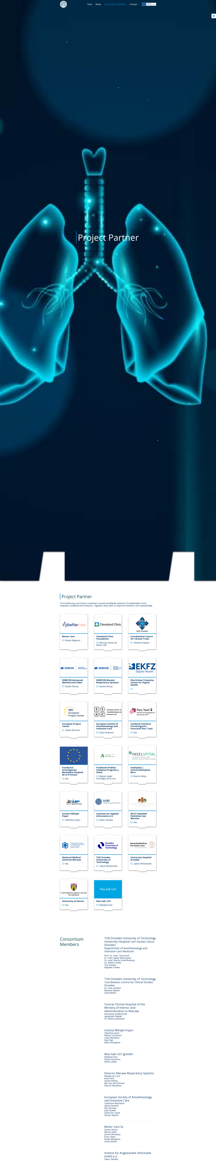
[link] (214, 16)
